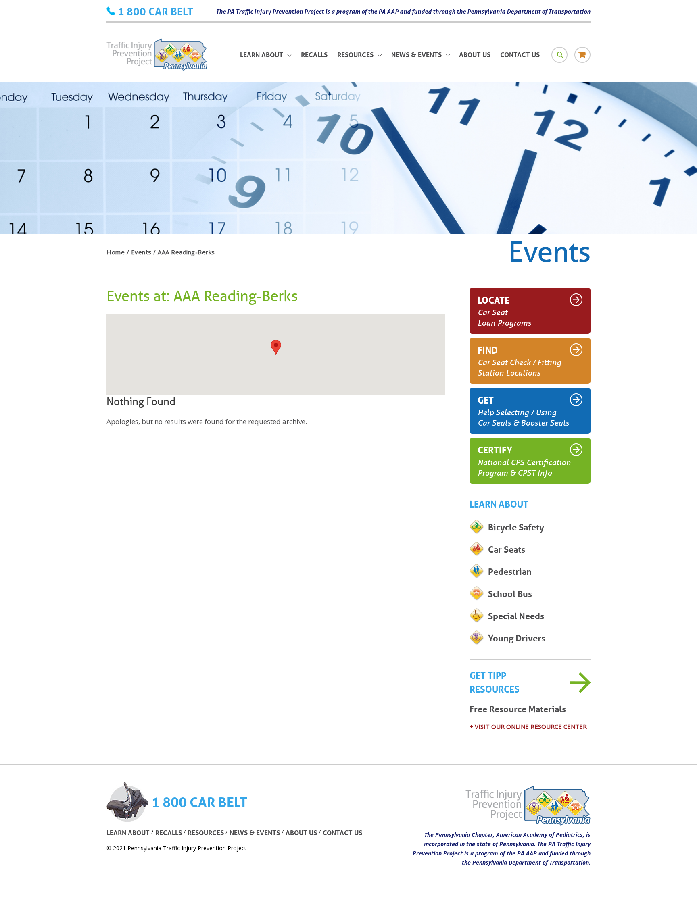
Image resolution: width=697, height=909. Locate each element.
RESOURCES (206, 832)
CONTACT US (342, 832)
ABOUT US (301, 832)
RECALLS (168, 832)
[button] (276, 347)
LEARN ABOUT (128, 832)
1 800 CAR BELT (155, 11)
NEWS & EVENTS (255, 832)
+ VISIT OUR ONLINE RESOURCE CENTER (528, 726)
